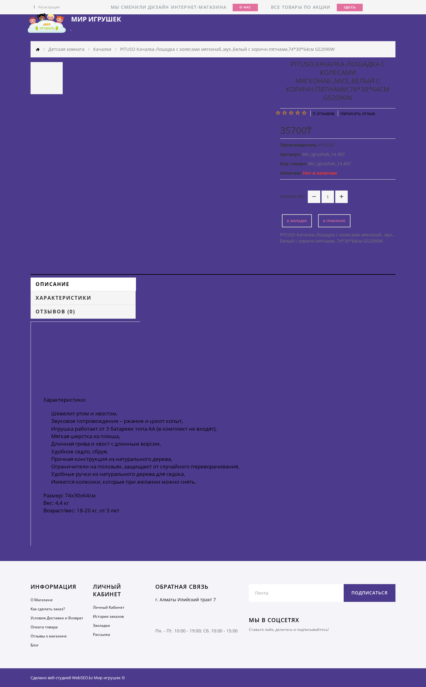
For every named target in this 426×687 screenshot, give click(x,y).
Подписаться (369, 593)
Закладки (101, 625)
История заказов (108, 616)
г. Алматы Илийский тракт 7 (185, 599)
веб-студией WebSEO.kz (70, 677)
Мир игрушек (96, 19)
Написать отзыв (357, 113)
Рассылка (101, 634)
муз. (389, 235)
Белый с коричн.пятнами (307, 241)
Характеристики (63, 297)
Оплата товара (44, 627)
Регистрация (49, 7)
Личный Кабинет (108, 607)
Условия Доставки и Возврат (57, 618)
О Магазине (42, 599)
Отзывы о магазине (49, 636)
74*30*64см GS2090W (360, 241)
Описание (53, 284)
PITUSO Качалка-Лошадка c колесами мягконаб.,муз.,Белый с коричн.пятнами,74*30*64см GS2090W (227, 49)
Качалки (102, 49)
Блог (35, 645)
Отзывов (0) (55, 311)
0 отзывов (323, 113)
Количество (292, 196)
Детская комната (66, 49)
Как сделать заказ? (48, 609)
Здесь (350, 7)
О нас (245, 7)
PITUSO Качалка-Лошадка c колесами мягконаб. (331, 235)
